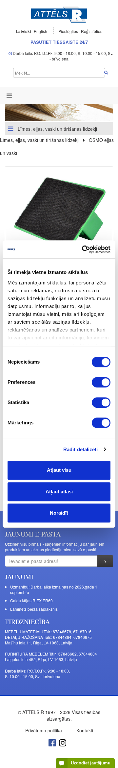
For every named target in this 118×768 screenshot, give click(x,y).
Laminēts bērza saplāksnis (34, 609)
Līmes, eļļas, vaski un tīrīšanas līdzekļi (56, 129)
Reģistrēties (91, 31)
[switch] (101, 382)
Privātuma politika (43, 730)
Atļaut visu (59, 470)
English (40, 31)
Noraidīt (59, 513)
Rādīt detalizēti (80, 449)
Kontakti (84, 730)
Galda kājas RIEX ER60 (31, 600)
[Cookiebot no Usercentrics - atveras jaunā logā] (83, 249)
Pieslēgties (68, 31)
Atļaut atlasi (59, 491)
